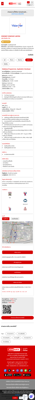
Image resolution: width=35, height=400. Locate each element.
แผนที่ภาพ (5, 219)
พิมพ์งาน (20, 60)
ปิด (21, 398)
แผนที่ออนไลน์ (15, 219)
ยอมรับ (15, 398)
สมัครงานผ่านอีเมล (17, 282)
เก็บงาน (11, 60)
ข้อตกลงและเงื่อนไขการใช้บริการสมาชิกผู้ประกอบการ (17, 384)
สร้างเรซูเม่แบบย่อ (17, 262)
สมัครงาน (29, 60)
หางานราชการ (10, 334)
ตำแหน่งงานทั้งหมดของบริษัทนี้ (17, 318)
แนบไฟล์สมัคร (17, 272)
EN (32, 2)
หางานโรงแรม (6, 342)
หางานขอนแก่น (6, 338)
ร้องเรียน (6, 64)
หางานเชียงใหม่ (21, 334)
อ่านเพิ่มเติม (17, 395)
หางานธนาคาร (27, 338)
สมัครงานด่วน (17, 252)
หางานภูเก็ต (16, 338)
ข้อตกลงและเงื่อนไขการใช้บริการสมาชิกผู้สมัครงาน (17, 387)
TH (28, 2)
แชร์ (4, 60)
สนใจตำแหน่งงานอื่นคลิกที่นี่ (17, 14)
